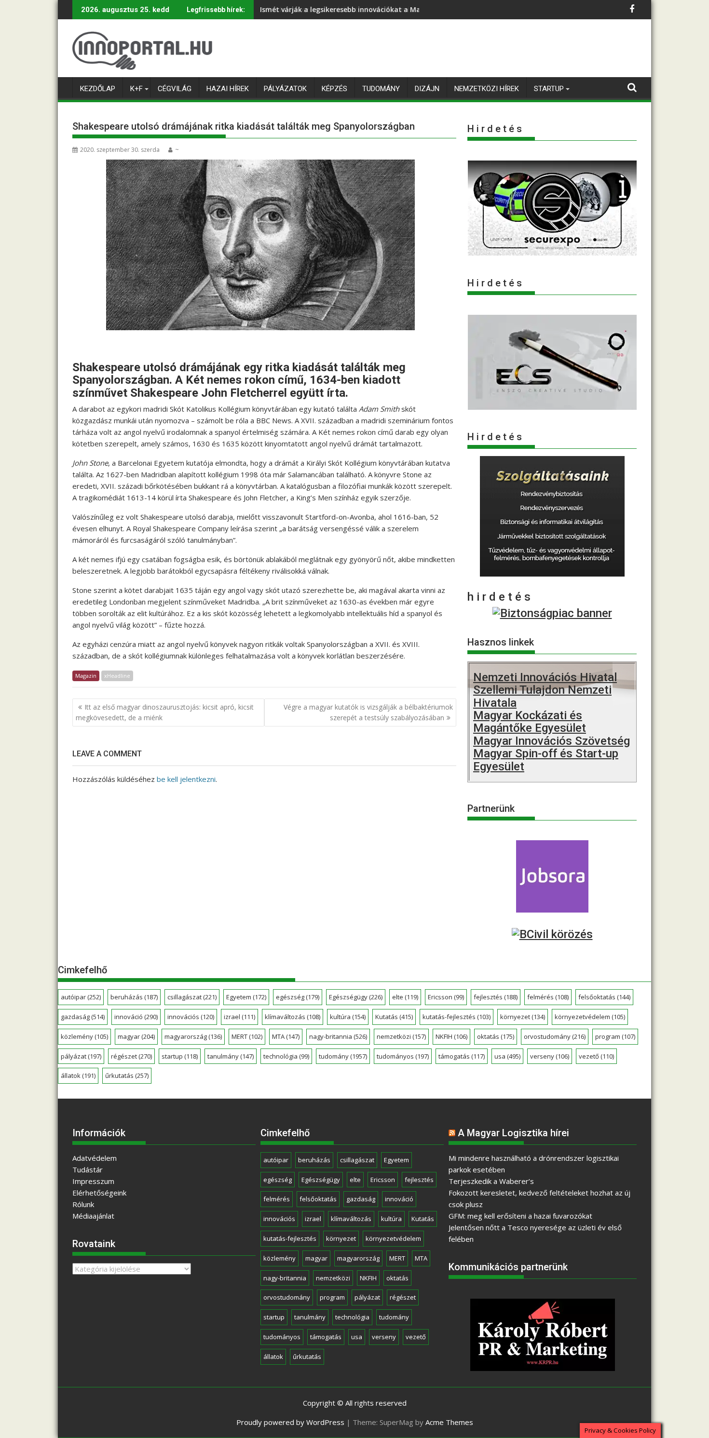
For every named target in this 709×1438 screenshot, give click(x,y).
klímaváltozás (292, 1016)
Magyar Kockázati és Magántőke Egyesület (529, 722)
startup (180, 1056)
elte (405, 997)
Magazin (85, 675)
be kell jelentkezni (186, 779)
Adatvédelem (94, 1158)
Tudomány (381, 88)
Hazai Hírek (227, 88)
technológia (286, 1056)
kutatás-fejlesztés (457, 1016)
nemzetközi (401, 1036)
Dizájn (427, 88)
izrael (239, 1016)
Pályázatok (285, 88)
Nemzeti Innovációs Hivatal (545, 677)
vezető (596, 1056)
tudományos (403, 1056)
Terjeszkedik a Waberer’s (491, 1181)
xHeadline (117, 675)
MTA (286, 1036)
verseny (549, 1056)
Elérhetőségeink (99, 1192)
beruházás (134, 997)
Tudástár (87, 1169)
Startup (549, 88)
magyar (136, 1036)
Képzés (334, 88)
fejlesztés (496, 997)
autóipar (81, 997)
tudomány (343, 1056)
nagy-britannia (338, 1036)
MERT (247, 1036)
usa (507, 1056)
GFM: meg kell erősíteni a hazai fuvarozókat (520, 1216)
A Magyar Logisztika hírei (513, 1133)
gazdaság (83, 1016)
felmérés (548, 997)
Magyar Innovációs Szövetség (551, 741)
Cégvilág (174, 88)
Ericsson (446, 997)
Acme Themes (449, 1422)
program (615, 1036)
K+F (136, 88)
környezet (522, 1016)
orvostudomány (555, 1036)
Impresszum (93, 1181)
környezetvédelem (590, 1016)
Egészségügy (355, 997)
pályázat (81, 1056)
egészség (297, 997)
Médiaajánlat (93, 1216)
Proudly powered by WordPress (290, 1422)
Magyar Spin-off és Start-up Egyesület (545, 760)
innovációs (190, 1016)
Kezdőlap (97, 88)
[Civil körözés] (552, 934)
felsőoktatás (604, 997)
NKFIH (451, 1036)
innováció (136, 1016)
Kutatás (394, 1016)
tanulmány (230, 1056)
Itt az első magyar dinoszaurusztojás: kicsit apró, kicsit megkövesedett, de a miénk (165, 712)
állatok (78, 1075)
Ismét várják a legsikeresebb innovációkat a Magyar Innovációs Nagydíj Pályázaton (401, 9)
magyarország (193, 1036)
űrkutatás (127, 1075)
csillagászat (192, 997)
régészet (131, 1056)
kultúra (348, 1016)
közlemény (84, 1036)
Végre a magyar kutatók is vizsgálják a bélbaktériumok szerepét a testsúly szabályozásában (368, 712)
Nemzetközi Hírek (486, 88)
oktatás (495, 1036)
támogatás (461, 1056)
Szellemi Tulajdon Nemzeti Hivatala (542, 696)
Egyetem (246, 997)
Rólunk (83, 1204)
